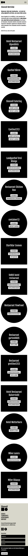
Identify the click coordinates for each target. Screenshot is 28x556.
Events (3, 514)
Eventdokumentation (14, 254)
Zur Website (14, 48)
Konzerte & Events (14, 430)
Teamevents (4, 516)
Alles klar (4, 553)
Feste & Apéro (14, 344)
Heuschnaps (5, 517)
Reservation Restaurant (14, 51)
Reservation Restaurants (14, 168)
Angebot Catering (14, 108)
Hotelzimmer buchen (14, 54)
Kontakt (3, 519)
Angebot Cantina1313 (14, 136)
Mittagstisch (14, 257)
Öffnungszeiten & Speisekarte (14, 198)
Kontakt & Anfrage (14, 111)
